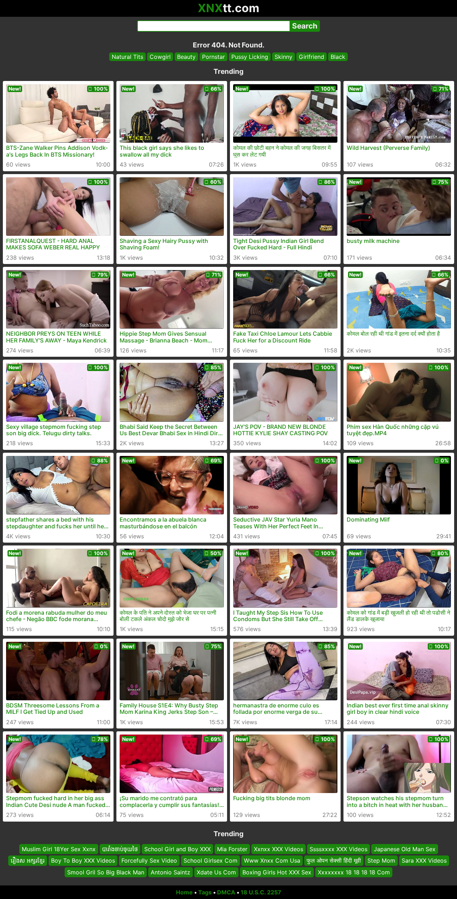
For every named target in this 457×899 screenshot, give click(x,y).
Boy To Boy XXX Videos (83, 860)
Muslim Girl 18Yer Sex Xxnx (59, 849)
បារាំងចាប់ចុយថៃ (120, 849)
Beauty (186, 56)
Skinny (283, 56)
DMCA (226, 892)
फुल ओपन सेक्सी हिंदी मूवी (334, 860)
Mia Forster (232, 849)
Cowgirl (160, 56)
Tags (205, 892)
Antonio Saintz (170, 872)
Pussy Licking (249, 56)
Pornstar (213, 56)
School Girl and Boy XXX (177, 849)
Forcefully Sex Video (149, 860)
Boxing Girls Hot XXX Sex (276, 872)
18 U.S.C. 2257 (261, 892)
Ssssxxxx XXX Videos (338, 849)
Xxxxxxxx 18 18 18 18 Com (354, 872)
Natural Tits (127, 56)
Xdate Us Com (216, 872)
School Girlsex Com (210, 860)
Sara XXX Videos (424, 860)
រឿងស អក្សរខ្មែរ (28, 860)
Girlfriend (311, 56)
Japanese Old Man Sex (405, 849)
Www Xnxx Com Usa (272, 860)
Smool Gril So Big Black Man (105, 872)
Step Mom (381, 860)
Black (338, 56)
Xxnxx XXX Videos (278, 849)
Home (184, 892)
